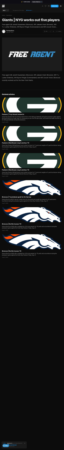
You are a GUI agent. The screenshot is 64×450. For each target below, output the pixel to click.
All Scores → (29, 10)
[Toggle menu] (60, 6)
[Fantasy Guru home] (3, 6)
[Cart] (49, 6)
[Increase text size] (53, 31)
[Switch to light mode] (42, 6)
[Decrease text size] (50, 31)
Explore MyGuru (37, 1)
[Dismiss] (25, 443)
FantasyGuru (10, 30)
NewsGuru (9, 15)
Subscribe (54, 6)
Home (3, 15)
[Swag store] (45, 6)
